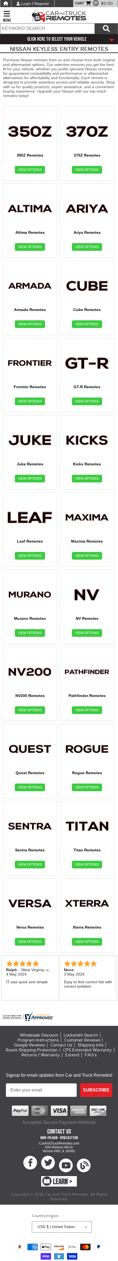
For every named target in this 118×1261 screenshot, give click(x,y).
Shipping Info (90, 1045)
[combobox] (47, 28)
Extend (72, 1054)
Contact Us (61, 1045)
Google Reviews (29, 1045)
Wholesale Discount (39, 1035)
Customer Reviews (82, 1040)
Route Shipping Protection (32, 1050)
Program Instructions (38, 1040)
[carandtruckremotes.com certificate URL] (59, 1016)
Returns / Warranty (40, 1054)
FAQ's (91, 1054)
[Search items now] (106, 28)
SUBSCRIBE (96, 1090)
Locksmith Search (81, 1035)
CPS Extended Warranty (87, 1050)
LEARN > (62, 1182)
